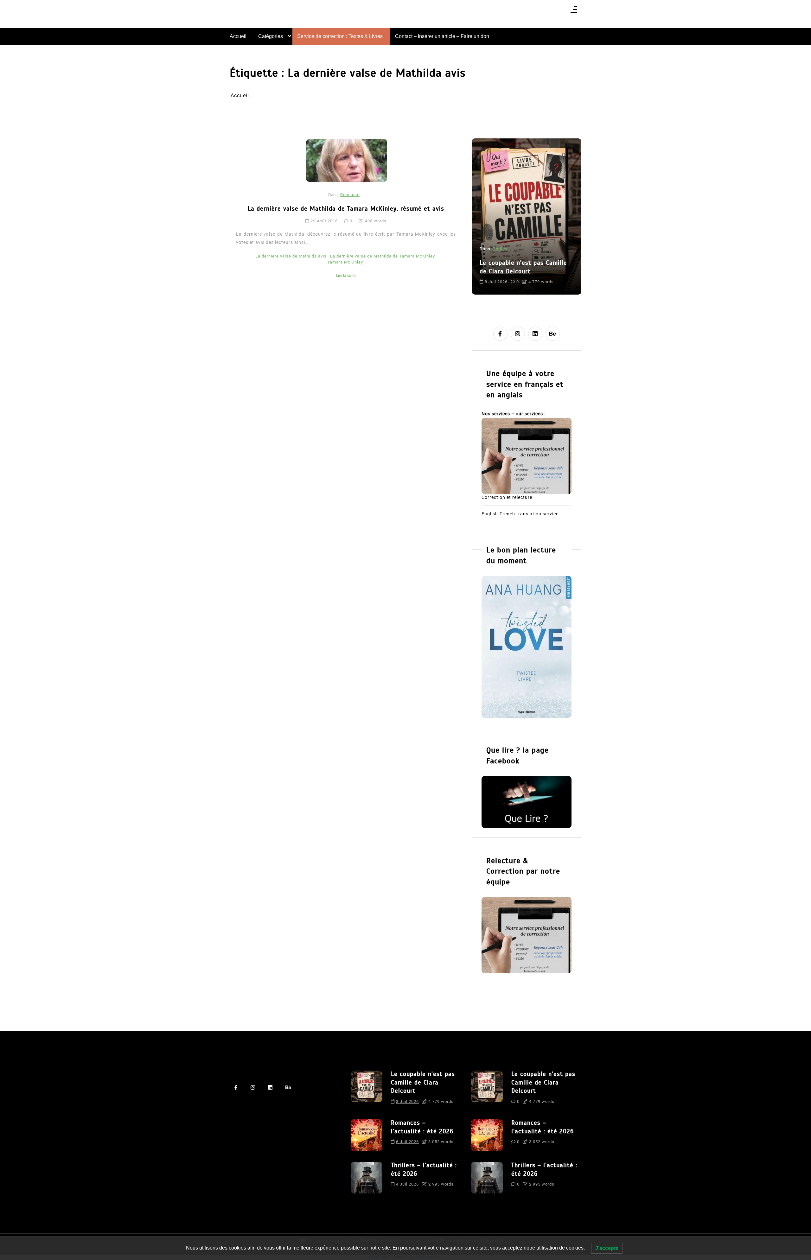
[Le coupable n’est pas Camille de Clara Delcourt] (366, 1090)
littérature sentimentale (505, 276)
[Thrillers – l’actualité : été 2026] (366, 1177)
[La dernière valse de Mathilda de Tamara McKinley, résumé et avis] (346, 160)
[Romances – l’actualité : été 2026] (366, 1135)
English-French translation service (520, 513)
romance (542, 276)
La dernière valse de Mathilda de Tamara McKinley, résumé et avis (346, 208)
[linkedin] (535, 334)
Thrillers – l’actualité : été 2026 (424, 1169)
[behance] (553, 334)
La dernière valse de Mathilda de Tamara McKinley (382, 256)
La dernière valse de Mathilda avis (291, 256)
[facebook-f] (500, 334)
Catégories (270, 36)
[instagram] (518, 334)
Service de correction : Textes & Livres (340, 36)
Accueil (238, 36)
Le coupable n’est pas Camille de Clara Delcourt (423, 1082)
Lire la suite (345, 275)
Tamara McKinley (345, 262)
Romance (350, 194)
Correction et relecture (507, 497)
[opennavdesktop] (573, 11)
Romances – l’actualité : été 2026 (521, 251)
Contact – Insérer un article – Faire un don (442, 36)
